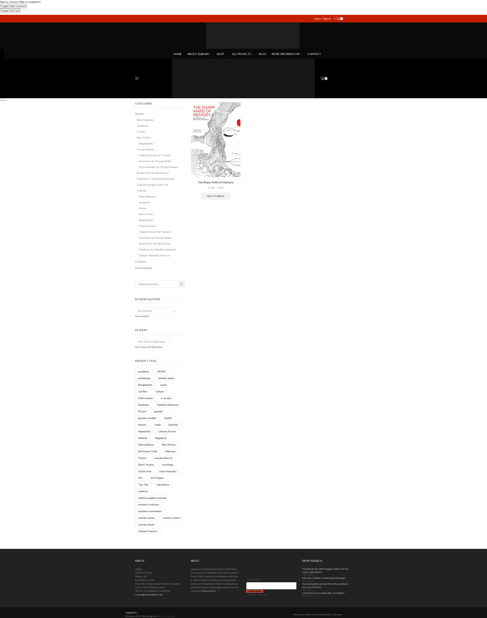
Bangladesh (145, 384)
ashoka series (166, 378)
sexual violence (163, 458)
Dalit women (145, 398)
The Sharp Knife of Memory (216, 182)
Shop (220, 53)
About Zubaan (198, 53)
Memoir (142, 438)
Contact (314, 53)
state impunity (168, 471)
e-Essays (140, 261)
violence (143, 491)
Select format (215, 196)
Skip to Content (9, 1)
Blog (262, 53)
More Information (285, 53)
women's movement (150, 511)
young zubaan (146, 524)
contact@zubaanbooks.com (149, 594)
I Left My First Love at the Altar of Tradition (323, 593)
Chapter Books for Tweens (155, 155)
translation (162, 484)
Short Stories (146, 464)
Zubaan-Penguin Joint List (152, 184)
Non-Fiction (144, 137)
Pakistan (170, 451)
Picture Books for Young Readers (158, 167)
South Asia (144, 471)
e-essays (166, 398)
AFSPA (161, 371)
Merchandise (143, 268)
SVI (140, 477)
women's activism (148, 504)
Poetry (142, 458)
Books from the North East (153, 172)
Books (139, 113)
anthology (144, 378)
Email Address (254, 579)
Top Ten (143, 484)
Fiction (141, 131)
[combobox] (142, 316)
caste (163, 384)
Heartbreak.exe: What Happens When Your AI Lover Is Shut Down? (325, 570)
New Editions (146, 444)
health (168, 418)
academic (143, 371)
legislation (144, 431)
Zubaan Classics (148, 531)
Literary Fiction (167, 431)
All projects (241, 53)
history (142, 424)
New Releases (145, 119)
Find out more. (208, 590)
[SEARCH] (181, 284)
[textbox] (142, 316)
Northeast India (147, 451)
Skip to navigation (30, 1)
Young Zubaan (145, 149)
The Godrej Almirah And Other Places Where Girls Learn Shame (325, 585)
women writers (172, 517)
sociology (167, 464)
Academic (143, 125)
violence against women (152, 497)
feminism (143, 404)
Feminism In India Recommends (155, 178)
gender (158, 411)
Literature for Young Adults (155, 161)
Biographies (146, 143)
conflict (142, 391)
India (158, 424)
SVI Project (157, 477)
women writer (146, 517)
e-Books (142, 190)
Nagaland (160, 438)
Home (178, 53)
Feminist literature (168, 404)
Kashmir (173, 424)
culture (159, 391)
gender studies (147, 418)
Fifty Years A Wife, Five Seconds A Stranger (323, 578)
